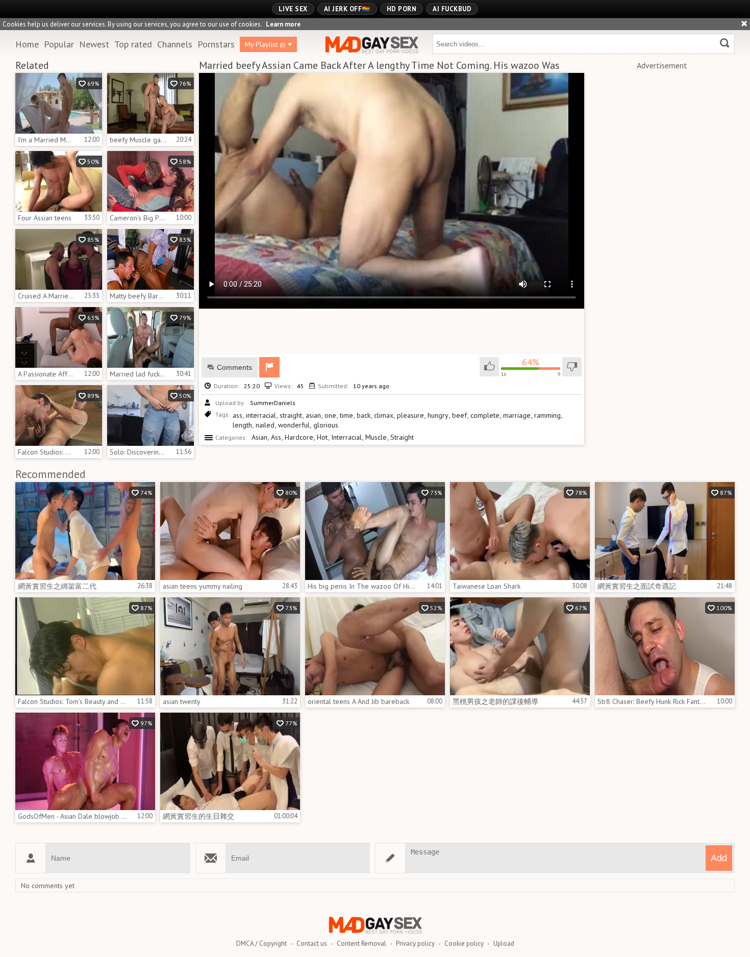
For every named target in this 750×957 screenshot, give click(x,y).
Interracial (346, 437)
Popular (59, 44)
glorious (325, 425)
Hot (322, 437)
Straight (402, 437)
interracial (261, 415)
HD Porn (402, 9)
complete (484, 415)
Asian (259, 437)
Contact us (311, 943)
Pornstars (216, 44)
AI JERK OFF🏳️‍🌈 (347, 9)
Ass (276, 437)
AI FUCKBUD (452, 9)
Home (27, 44)
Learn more (283, 24)
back (363, 415)
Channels (174, 44)
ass (237, 415)
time (346, 415)
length (242, 425)
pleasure (410, 415)
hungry (438, 415)
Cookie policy (464, 943)
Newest (94, 44)
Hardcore (299, 437)
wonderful (294, 425)
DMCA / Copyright (261, 943)
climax (383, 415)
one (330, 415)
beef (459, 415)
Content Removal (361, 943)
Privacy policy (415, 943)
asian (313, 415)
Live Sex (293, 9)
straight (291, 415)
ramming (547, 415)
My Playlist (265, 44)
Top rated (133, 44)
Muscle (376, 437)
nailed (265, 425)
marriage (517, 415)
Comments (234, 367)
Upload (503, 943)
